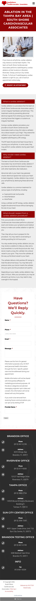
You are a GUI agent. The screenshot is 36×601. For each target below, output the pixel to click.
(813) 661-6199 (20, 444)
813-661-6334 (20, 570)
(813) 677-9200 (20, 469)
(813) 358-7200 (20, 521)
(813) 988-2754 (20, 493)
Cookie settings (18, 595)
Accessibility (9, 591)
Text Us (18, 599)
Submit (6, 418)
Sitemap (13, 589)
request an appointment (16, 85)
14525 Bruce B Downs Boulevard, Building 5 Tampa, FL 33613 (20, 504)
